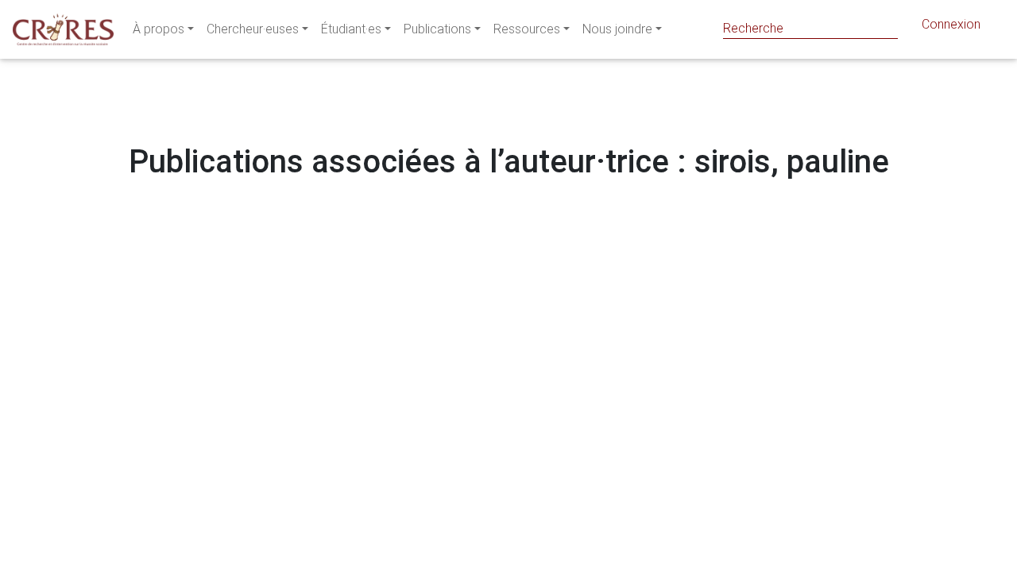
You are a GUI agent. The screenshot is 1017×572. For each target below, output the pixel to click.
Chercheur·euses (253, 29)
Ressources (526, 29)
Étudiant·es (351, 29)
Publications (437, 29)
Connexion (951, 24)
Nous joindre (617, 29)
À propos (158, 29)
